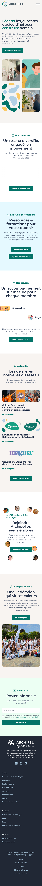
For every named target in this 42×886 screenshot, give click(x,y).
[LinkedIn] (16, 763)
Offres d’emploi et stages (12, 814)
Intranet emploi (8, 842)
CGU (21, 859)
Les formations (8, 784)
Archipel (5, 791)
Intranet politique (9, 838)
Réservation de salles (10, 802)
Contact (5, 798)
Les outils (6, 780)
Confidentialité (21, 863)
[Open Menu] (38, 4)
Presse (5, 822)
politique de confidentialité (27, 717)
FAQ (4, 818)
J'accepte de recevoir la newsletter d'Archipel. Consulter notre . (22, 716)
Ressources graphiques (11, 825)
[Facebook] (21, 763)
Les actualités (7, 794)
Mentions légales (21, 870)
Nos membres (7, 787)
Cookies (21, 866)
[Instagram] (25, 763)
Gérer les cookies (21, 874)
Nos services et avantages (12, 777)
